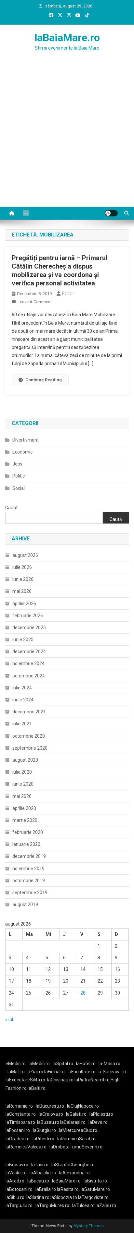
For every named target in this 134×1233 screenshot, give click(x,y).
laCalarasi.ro (73, 1122)
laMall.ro (16, 1071)
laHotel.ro (86, 1063)
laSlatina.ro (37, 1197)
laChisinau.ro (60, 1079)
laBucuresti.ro (50, 1106)
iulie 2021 (22, 723)
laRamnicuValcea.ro (26, 1146)
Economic (22, 452)
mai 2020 (22, 796)
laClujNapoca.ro (83, 1106)
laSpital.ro (63, 1063)
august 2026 (25, 555)
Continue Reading (43, 379)
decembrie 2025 (29, 627)
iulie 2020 (22, 772)
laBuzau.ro (48, 1122)
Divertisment (25, 440)
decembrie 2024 (29, 651)
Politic (18, 475)
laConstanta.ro (21, 1114)
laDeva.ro (98, 1122)
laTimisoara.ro (20, 1122)
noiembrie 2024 (28, 663)
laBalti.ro (37, 1088)
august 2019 (25, 904)
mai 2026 (22, 591)
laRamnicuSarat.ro (76, 1138)
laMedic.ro (40, 1063)
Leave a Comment (35, 301)
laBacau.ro (38, 1180)
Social (18, 488)
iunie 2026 (23, 579)
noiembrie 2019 (28, 868)
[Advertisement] (67, 136)
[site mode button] (111, 213)
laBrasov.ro (17, 1164)
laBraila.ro (45, 1189)
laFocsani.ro (18, 1130)
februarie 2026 (27, 615)
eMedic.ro (16, 1063)
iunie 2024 (23, 699)
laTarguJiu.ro (20, 1205)
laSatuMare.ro (95, 1189)
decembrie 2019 (29, 856)
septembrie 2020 (29, 748)
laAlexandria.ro (74, 1172)
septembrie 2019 (29, 892)
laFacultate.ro (82, 1071)
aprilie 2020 (24, 808)
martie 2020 (24, 820)
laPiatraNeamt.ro (92, 1079)
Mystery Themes (89, 1226)
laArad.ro (15, 1180)
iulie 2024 (22, 687)
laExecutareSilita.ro (25, 1079)
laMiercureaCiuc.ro (78, 1130)
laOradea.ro (18, 1138)
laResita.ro (68, 1189)
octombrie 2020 (28, 736)
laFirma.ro (54, 1071)
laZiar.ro (35, 1071)
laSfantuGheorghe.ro (73, 1164)
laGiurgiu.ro (46, 1130)
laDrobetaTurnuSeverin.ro (75, 1146)
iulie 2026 (22, 567)
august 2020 (25, 760)
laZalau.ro (106, 1205)
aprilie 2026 (24, 603)
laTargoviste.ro (93, 1197)
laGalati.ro (76, 1114)
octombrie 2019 (28, 880)
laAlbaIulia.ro (43, 1172)
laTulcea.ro (84, 1205)
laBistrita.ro (95, 1180)
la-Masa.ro (109, 1063)
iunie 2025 (23, 639)
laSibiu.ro (15, 1197)
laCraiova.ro (51, 1114)
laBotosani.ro (19, 1189)
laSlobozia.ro (63, 1197)
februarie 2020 (27, 832)
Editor (68, 293)
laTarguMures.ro (52, 1205)
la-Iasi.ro (39, 1164)
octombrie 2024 (28, 675)
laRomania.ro (19, 1106)
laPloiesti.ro (101, 1114)
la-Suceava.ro (112, 1071)
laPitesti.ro (43, 1138)
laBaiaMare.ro (67, 37)
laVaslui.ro (18, 1172)
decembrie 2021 (29, 711)
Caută (11, 507)
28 (83, 993)
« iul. (9, 1019)
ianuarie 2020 (26, 844)
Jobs (17, 464)
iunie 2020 (23, 784)
